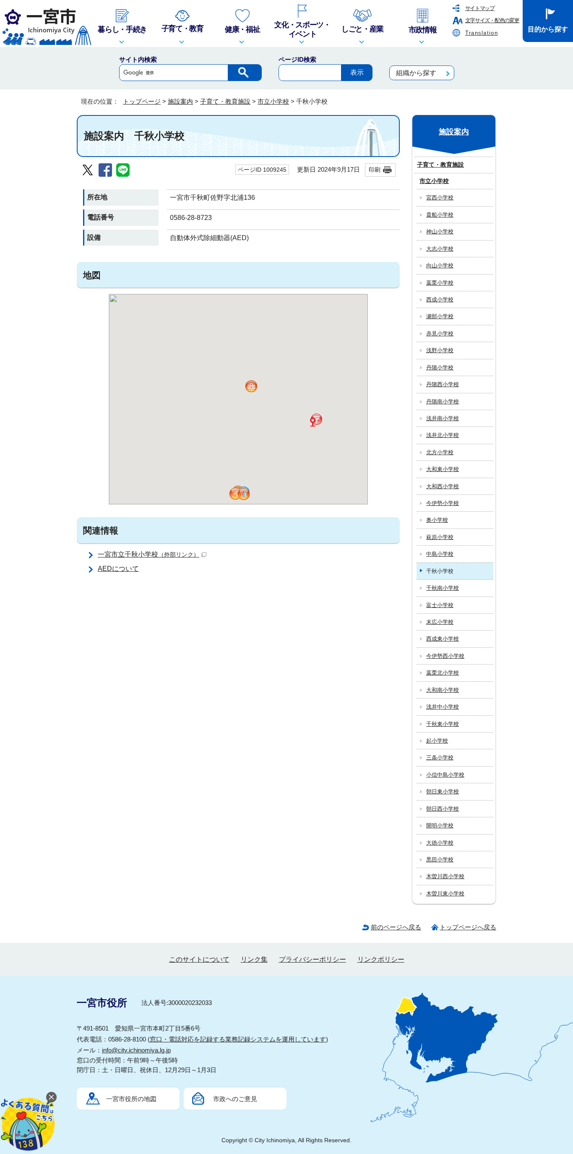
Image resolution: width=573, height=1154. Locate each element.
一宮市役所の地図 (131, 1098)
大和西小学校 (442, 486)
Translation (481, 33)
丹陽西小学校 (442, 384)
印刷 (374, 169)
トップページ (142, 101)
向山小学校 (439, 265)
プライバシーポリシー (312, 959)
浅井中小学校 (442, 707)
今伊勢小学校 (442, 503)
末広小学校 (439, 622)
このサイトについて (199, 959)
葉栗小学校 (439, 283)
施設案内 (180, 101)
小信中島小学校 (445, 775)
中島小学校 (439, 554)
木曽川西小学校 (445, 876)
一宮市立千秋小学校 (148, 554)
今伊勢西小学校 (445, 656)
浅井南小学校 (442, 418)
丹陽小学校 (439, 367)
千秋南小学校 (442, 588)
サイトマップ (480, 8)
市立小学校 (273, 101)
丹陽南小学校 (442, 401)
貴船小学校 (439, 215)
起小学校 (437, 741)
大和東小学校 (442, 469)
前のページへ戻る (396, 927)
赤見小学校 (439, 333)
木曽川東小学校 (445, 893)
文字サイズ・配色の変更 (492, 20)
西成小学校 (439, 299)
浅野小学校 (439, 350)
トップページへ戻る (468, 927)
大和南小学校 (442, 690)
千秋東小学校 (442, 724)
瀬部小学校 (439, 316)
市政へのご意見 (235, 1098)
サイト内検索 (138, 59)
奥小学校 (437, 520)
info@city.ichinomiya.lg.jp (136, 1050)
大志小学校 (439, 249)
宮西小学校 (439, 197)
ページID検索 (297, 59)
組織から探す (416, 72)
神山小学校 (439, 231)
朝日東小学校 (442, 791)
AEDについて (118, 568)
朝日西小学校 (442, 809)
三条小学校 (439, 757)
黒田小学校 (439, 859)
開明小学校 (439, 825)
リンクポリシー (380, 959)
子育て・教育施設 (225, 101)
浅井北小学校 (442, 435)
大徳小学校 (439, 843)
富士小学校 (439, 605)
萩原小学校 (439, 537)
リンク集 (254, 959)
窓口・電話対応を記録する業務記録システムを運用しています (238, 1039)
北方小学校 (439, 452)
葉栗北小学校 (442, 673)
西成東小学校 (442, 639)
